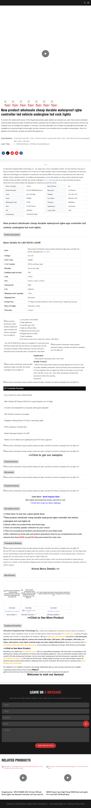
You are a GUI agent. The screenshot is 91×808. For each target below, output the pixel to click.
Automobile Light (30, 610)
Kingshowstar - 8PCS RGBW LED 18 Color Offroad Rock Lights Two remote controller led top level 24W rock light (23, 793)
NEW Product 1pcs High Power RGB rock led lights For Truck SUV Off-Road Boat (67, 793)
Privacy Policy (80, 804)
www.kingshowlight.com (58, 804)
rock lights (46, 252)
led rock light (48, 180)
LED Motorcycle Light (11, 611)
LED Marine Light (52, 611)
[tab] (45, 164)
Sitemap (70, 804)
